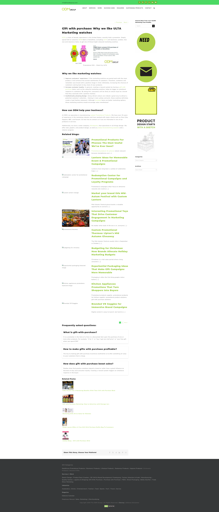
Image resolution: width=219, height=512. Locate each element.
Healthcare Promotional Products (73, 468)
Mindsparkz (94, 125)
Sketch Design (67, 477)
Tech (107, 489)
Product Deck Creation (81, 477)
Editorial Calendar (68, 496)
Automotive (66, 489)
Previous (119, 22)
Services (65, 474)
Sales (77, 499)
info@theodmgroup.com (70, 3)
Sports (102, 489)
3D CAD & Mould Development (101, 477)
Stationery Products (122, 468)
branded (98, 100)
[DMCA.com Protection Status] (109, 506)
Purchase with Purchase (112, 480)
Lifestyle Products (107, 468)
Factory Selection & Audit (131, 477)
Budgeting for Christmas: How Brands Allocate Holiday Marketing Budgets (110, 251)
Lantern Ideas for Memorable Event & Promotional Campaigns (109, 160)
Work (72, 474)
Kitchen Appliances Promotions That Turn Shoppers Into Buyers (105, 287)
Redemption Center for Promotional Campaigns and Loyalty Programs (109, 178)
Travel (113, 489)
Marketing (83, 499)
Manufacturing (146, 477)
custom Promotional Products (100, 115)
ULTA (64, 37)
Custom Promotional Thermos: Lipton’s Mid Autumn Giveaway (105, 233)
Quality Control (67, 480)
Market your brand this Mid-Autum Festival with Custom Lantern (109, 196)
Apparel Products (136, 468)
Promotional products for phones (103, 151)
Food (97, 489)
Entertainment (82, 489)
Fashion (91, 489)
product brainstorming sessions (108, 128)
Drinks (73, 489)
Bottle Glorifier (145, 480)
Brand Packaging (133, 480)
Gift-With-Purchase (95, 480)
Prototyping (117, 477)
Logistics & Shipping (81, 480)
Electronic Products (93, 468)
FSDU (124, 480)
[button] (154, 8)
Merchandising (94, 499)
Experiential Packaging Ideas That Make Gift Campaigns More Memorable (110, 269)
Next (125, 22)
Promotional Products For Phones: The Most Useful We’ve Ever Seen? (108, 142)
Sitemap (121, 503)
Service (119, 489)
